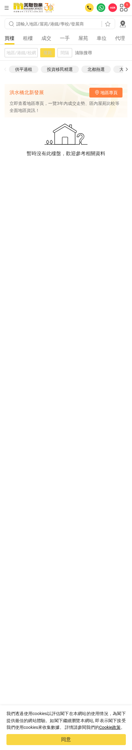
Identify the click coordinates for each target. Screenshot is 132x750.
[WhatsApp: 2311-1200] (101, 7)
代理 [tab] (120, 38)
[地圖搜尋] (122, 24)
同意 (66, 739)
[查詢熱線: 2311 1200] (89, 7)
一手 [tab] (65, 38)
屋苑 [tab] (83, 38)
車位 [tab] (102, 38)
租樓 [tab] (28, 38)
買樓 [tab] (9, 38)
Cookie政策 (110, 727)
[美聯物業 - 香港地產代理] (34, 8)
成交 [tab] (46, 38)
